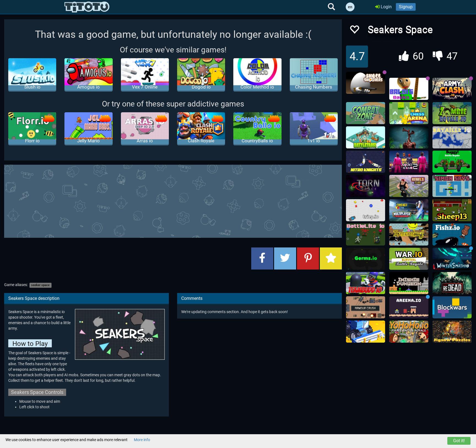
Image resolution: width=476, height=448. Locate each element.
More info (142, 440)
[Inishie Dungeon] (408, 283)
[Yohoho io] (408, 332)
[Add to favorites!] (354, 31)
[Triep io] (365, 210)
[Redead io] (452, 283)
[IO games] (86, 7)
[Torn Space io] (365, 186)
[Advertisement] (173, 200)
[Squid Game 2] (408, 162)
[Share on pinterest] (308, 258)
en (350, 7)
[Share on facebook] (262, 258)
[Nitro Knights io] (365, 162)
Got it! (459, 440)
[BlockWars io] (452, 307)
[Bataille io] (452, 137)
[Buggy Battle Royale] (452, 162)
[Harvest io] (365, 332)
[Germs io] (365, 259)
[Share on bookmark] (331, 258)
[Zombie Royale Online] (452, 113)
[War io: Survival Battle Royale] (408, 259)
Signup (406, 6)
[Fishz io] (452, 234)
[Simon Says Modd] (452, 186)
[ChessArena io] (408, 113)
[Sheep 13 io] (452, 210)
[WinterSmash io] (452, 259)
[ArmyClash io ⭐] (452, 89)
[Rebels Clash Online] (408, 186)
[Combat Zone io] (365, 113)
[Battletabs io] (365, 137)
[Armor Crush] (365, 307)
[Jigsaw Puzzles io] (452, 332)
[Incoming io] (408, 234)
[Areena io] (408, 307)
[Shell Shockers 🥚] (365, 83)
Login (386, 6)
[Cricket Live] (408, 210)
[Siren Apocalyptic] (408, 137)
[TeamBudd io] (365, 283)
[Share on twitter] (285, 258)
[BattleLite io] (365, 234)
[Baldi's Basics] (408, 89)
